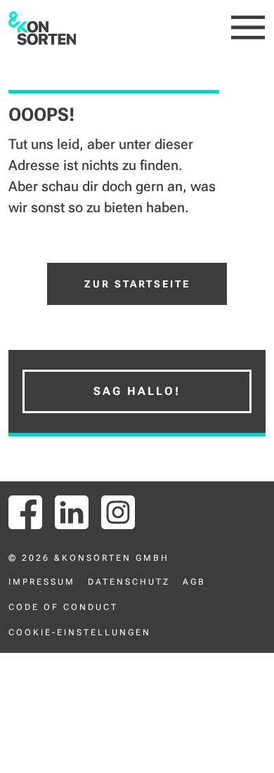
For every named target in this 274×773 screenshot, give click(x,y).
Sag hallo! (137, 391)
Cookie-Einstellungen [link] (79, 632)
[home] (42, 28)
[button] (249, 28)
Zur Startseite (137, 284)
